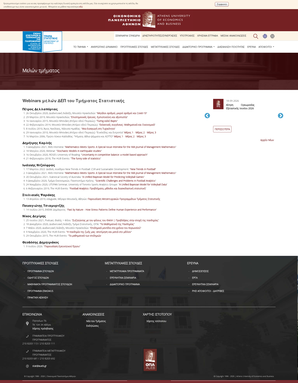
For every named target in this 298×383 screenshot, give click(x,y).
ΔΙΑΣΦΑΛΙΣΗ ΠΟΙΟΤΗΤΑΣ (231, 46)
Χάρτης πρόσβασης (42, 328)
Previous (207, 116)
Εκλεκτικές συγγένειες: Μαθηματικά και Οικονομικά (127, 124)
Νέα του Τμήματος (96, 321)
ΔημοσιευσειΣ (200, 271)
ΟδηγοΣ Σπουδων (38, 277)
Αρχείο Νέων (267, 140)
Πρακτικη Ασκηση (37, 297)
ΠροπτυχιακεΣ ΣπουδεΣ (134, 46)
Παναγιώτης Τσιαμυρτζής (43, 205)
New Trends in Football (143, 169)
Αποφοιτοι (265, 46)
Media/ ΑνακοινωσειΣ (233, 35)
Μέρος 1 (128, 132)
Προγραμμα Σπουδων (40, 271)
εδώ (81, 6)
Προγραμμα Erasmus (40, 291)
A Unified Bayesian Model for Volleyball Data (142, 184)
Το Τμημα (79, 46)
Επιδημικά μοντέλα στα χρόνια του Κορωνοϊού (115, 227)
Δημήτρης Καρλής (37, 143)
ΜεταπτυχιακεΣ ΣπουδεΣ (165, 46)
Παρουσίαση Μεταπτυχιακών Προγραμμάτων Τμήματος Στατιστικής (124, 199)
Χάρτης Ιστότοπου (156, 321)
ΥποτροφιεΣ (187, 35)
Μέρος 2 (140, 132)
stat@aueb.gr (39, 365)
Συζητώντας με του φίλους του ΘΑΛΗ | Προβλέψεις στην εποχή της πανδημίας (115, 220)
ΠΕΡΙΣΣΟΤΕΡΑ (222, 129)
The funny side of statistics (85, 158)
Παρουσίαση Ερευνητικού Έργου (62, 246)
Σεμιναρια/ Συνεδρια (128, 35)
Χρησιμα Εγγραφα (207, 35)
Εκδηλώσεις (92, 325)
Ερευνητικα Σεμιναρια (123, 277)
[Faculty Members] (272, 37)
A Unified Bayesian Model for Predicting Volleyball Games (113, 176)
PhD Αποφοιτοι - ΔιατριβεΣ (208, 291)
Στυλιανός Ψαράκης (38, 195)
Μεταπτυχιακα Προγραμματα (127, 271)
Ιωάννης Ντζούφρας (38, 165)
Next (280, 116)
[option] (244, 117)
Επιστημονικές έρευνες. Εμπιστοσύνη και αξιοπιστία (99, 117)
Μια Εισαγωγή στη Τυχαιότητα (98, 128)
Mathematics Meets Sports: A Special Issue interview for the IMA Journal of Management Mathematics (120, 147)
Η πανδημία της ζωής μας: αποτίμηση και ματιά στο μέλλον (99, 231)
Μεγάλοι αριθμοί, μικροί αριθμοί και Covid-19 (121, 113)
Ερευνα (251, 46)
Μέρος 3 (151, 132)
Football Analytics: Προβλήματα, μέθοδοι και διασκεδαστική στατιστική (107, 188)
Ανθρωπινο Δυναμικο (104, 46)
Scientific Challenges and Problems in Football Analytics (125, 180)
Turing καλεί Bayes (107, 120)
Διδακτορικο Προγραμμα (197, 46)
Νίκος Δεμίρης (34, 216)
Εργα (194, 277)
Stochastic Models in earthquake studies (79, 150)
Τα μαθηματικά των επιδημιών (85, 235)
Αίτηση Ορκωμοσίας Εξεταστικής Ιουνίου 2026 (240, 106)
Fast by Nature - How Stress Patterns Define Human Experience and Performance (112, 209)
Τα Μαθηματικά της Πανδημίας (117, 224)
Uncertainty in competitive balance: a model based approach (114, 154)
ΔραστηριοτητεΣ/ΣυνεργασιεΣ (159, 35)
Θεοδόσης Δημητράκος (40, 242)
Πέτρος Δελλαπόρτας (40, 109)
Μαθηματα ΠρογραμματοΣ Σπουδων (49, 284)
